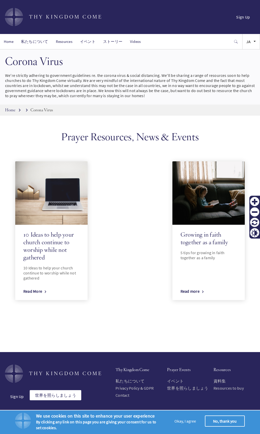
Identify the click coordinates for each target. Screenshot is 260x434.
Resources (64, 41)
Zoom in (254, 201)
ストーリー (112, 41)
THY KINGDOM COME (66, 17)
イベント (87, 41)
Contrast (254, 232)
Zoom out (254, 211)
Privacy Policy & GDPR (135, 388)
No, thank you (225, 421)
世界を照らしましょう (55, 395)
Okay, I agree (185, 421)
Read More (32, 291)
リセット (254, 222)
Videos (135, 41)
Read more (190, 291)
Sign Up (243, 17)
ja (248, 41)
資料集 (220, 381)
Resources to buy (229, 388)
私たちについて (34, 41)
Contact (122, 395)
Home (8, 41)
